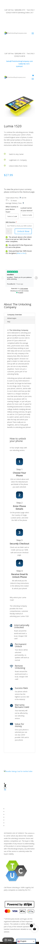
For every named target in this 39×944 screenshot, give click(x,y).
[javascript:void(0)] (19, 106)
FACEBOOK (9, 809)
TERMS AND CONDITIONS (15, 814)
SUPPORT (17, 18)
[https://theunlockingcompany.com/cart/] (33, 75)
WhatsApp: (19, 64)
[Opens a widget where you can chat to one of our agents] (8, 940)
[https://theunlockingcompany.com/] (15, 33)
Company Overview (14, 315)
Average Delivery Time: (15, 203)
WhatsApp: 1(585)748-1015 (19, 23)
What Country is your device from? (12, 209)
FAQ (8, 322)
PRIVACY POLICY (11, 817)
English (23, 941)
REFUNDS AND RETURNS (14, 820)
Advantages (11, 318)
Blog (7, 823)
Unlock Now (23, 231)
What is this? (21, 253)
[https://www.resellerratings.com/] (18, 771)
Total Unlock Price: (13, 197)
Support (8, 826)
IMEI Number (10, 222)
